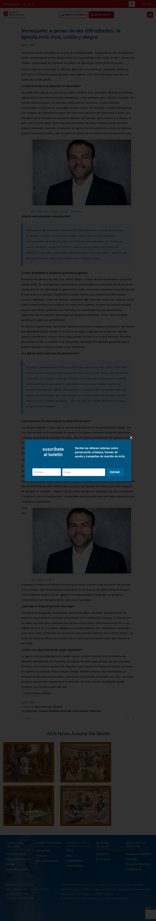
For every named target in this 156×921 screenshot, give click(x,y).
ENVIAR (115, 472)
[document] (78, 460)
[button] (131, 437)
